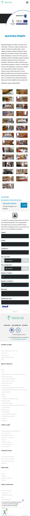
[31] (22, 128)
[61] (22, 164)
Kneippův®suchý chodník (8, 416)
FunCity (4, 396)
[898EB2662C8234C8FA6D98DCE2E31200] (8, 99)
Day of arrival (5, 257)
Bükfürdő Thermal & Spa (7, 357)
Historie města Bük (6, 433)
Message (4, 289)
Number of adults (7, 273)
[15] (22, 113)
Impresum (7, 325)
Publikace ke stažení (7, 495)
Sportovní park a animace (8, 381)
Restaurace (4, 463)
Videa (2, 359)
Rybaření (4, 420)
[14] (8, 113)
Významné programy (7, 444)
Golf (3, 372)
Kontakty (25, 325)
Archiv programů (6, 446)
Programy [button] (3, 439)
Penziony (3, 476)
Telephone (5, 248)
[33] (22, 135)
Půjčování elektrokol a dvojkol (9, 414)
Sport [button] (2, 370)
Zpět (25, 205)
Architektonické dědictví (7, 435)
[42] (22, 142)
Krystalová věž (5, 385)
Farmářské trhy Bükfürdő (7, 456)
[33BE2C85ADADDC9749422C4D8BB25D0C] (8, 91)
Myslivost (4, 418)
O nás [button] (2, 497)
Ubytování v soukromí (6, 478)
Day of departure (6, 265)
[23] (8, 128)
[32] (8, 135)
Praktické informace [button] (6, 490)
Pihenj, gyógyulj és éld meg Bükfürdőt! (10, 431)
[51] (22, 149)
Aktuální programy (6, 442)
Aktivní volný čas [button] (5, 409)
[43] (8, 149)
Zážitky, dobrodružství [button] (6, 383)
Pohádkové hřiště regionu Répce (10, 398)
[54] (8, 164)
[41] (8, 142)
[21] (8, 120)
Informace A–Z (6, 492)
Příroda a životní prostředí (7, 437)
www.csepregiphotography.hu (19, 339)
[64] (8, 178)
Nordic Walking (5, 412)
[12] (8, 106)
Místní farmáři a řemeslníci (8, 459)
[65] (22, 178)
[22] (22, 120)
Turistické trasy (6, 407)
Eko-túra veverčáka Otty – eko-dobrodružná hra (14, 405)
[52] (8, 157)
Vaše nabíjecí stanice (7, 403)
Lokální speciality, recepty (7, 461)
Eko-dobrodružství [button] (5, 401)
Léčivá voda (4, 353)
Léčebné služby (5, 355)
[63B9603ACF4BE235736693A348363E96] (22, 91)
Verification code (6, 298)
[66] (8, 186)
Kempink (3, 480)
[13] (22, 106)
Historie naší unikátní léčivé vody (9, 350)
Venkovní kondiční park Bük (9, 378)
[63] (22, 171)
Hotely (2, 473)
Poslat (15, 311)
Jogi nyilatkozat (16, 325)
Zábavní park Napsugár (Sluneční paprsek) (12, 387)
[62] (8, 171)
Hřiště (3, 394)
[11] (22, 99)
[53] (22, 157)
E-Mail (3, 240)
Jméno (3, 232)
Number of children (7, 281)
